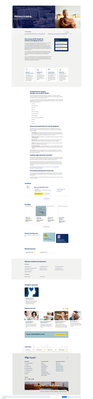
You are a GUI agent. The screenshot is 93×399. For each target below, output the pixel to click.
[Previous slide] (65, 32)
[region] (46, 397)
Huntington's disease (39, 167)
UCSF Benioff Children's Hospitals (60, 334)
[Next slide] (67, 32)
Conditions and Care (18, 7)
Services (23, 7)
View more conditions (28, 271)
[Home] (31, 357)
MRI (46, 132)
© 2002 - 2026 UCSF (63, 389)
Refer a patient (47, 193)
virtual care (51, 177)
